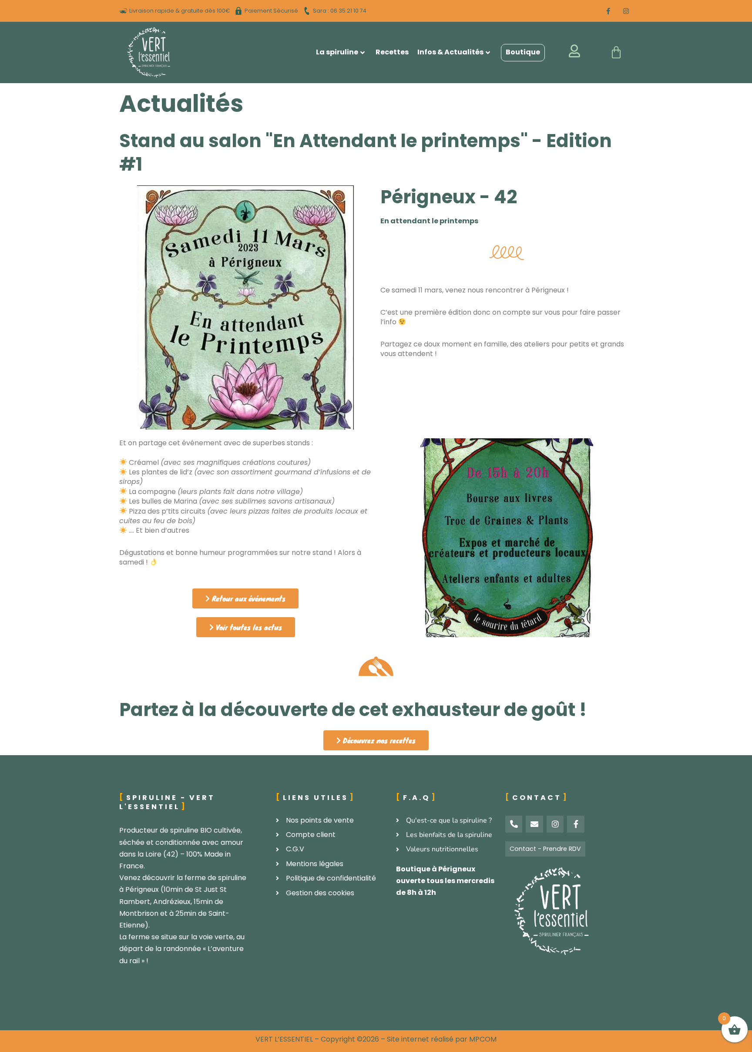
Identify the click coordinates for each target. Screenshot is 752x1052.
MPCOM (483, 1039)
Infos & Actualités (450, 52)
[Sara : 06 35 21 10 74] (336, 11)
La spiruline (337, 52)
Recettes (392, 52)
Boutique (523, 52)
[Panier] (616, 52)
